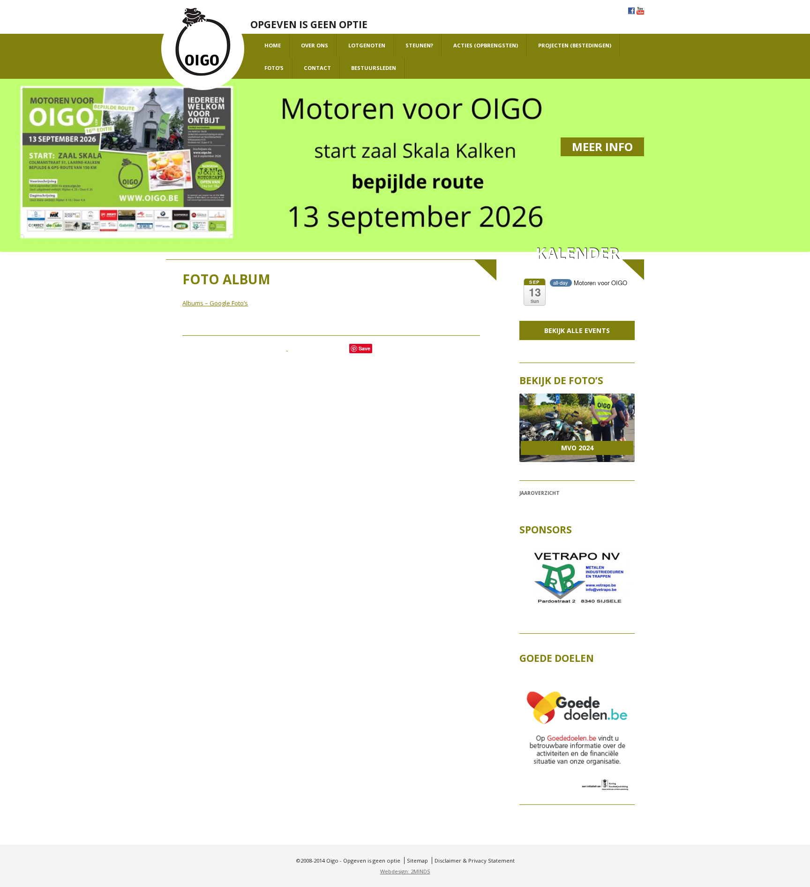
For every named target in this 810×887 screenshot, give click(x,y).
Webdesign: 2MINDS (405, 871)
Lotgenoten (366, 45)
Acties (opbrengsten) (485, 45)
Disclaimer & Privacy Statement (475, 860)
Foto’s (274, 67)
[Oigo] (202, 49)
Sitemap (417, 860)
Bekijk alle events (577, 330)
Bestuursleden (373, 67)
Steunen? (419, 45)
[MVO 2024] (576, 428)
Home (272, 45)
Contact (317, 67)
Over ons (314, 45)
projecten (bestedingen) (574, 45)
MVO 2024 (577, 447)
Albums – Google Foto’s (215, 303)
